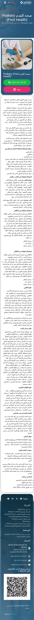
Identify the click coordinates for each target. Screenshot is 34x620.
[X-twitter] (17, 499)
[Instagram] (12, 499)
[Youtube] (8, 499)
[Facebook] (21, 499)
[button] (5, 2)
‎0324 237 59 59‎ (19, 82)
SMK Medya (13, 614)
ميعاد (19, 89)
